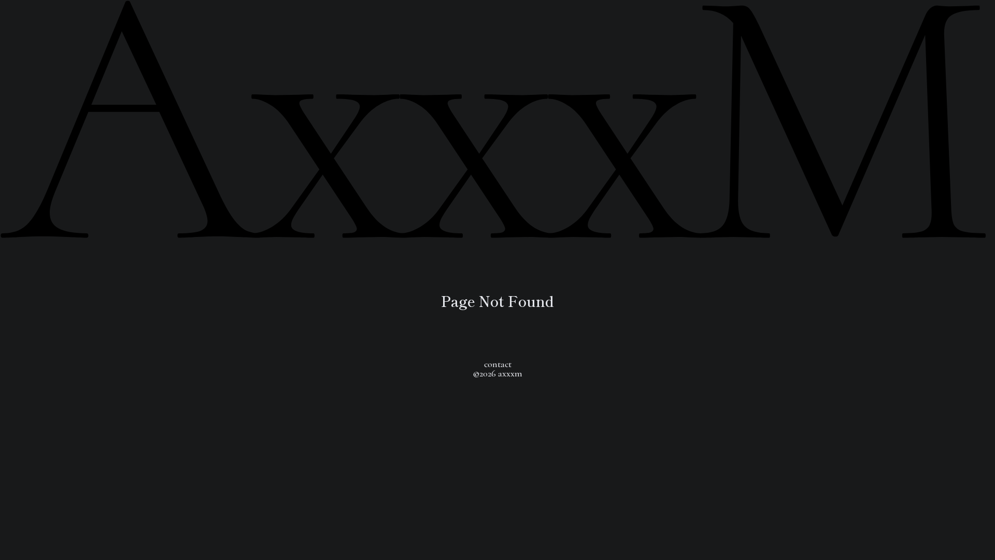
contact (497, 364)
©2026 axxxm (497, 373)
